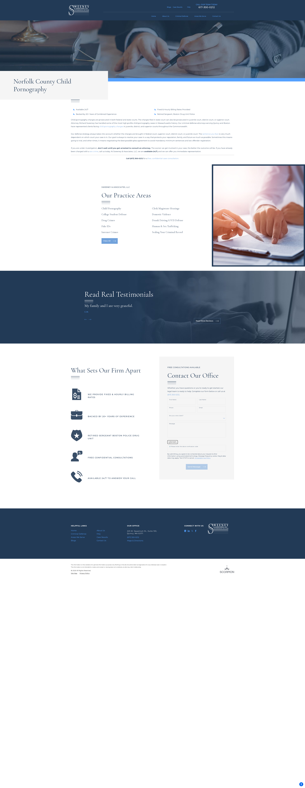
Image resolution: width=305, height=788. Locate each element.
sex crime (94, 151)
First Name (172, 399)
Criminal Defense (78, 534)
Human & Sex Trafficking (165, 226)
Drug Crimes (108, 220)
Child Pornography (111, 208)
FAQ (188, 7)
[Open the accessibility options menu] (301, 784)
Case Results (177, 7)
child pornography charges (111, 126)
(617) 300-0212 (173, 395)
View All (106, 241)
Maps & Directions (135, 541)
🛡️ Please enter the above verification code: (183, 446)
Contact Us (101, 541)
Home (74, 530)
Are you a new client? (176, 415)
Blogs (169, 7)
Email (201, 407)
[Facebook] (196, 531)
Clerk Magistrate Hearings (165, 208)
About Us (101, 530)
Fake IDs (106, 226)
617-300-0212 (207, 7)
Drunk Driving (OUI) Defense (167, 220)
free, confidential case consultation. (163, 158)
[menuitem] (155, 16)
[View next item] (90, 319)
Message (172, 423)
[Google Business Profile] (185, 531)
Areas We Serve (78, 537)
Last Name (202, 399)
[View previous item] (86, 319)
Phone (171, 407)
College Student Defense (114, 214)
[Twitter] (192, 531)
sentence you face (210, 134)
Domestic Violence (161, 214)
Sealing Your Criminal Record (167, 232)
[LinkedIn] (189, 531)
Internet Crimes (110, 232)
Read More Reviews (204, 321)
